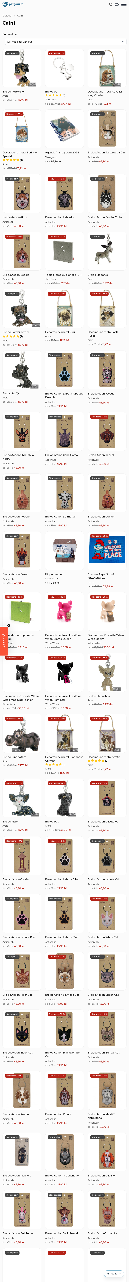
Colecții (7, 15)
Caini (20, 15)
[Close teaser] (8, 625)
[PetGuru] (13, 4)
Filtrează (112, 1273)
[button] (13, 336)
